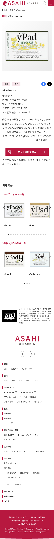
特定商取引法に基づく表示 (27, 524)
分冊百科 (14, 368)
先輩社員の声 (11, 472)
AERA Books (9, 397)
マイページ (8, 423)
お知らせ (18, 484)
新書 (20, 380)
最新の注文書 (9, 435)
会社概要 (7, 458)
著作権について (10, 491)
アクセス (7, 484)
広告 (5, 451)
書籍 (11, 10)
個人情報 (12, 517)
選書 (28, 380)
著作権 (33, 517)
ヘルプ (6, 501)
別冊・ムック (27, 368)
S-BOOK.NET (9, 439)
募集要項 (36, 472)
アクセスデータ (23, 517)
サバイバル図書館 (27, 397)
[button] (8, 234)
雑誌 (5, 364)
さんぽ (36, 401)
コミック (36, 380)
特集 (5, 409)
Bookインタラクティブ (27, 435)
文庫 (13, 380)
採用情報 (7, 468)
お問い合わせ (9, 496)
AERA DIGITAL (9, 392)
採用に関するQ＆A (13, 477)
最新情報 (7, 413)
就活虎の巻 (24, 472)
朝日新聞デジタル (37, 520)
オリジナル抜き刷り (37, 451)
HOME (4, 10)
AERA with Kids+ (27, 392)
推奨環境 (41, 517)
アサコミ (7, 401)
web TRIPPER (22, 401)
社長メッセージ (10, 463)
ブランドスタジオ (18, 451)
